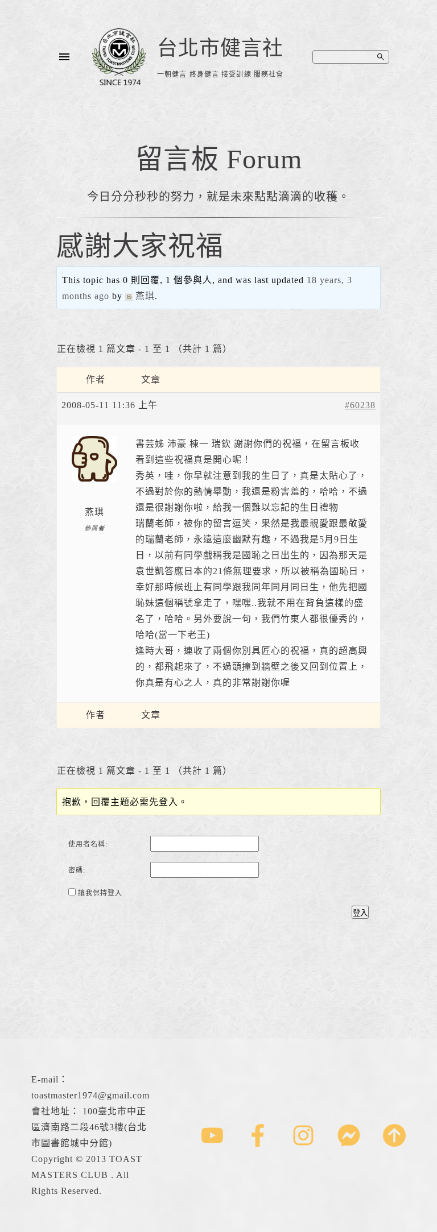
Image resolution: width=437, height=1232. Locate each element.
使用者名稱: (88, 844)
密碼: (76, 870)
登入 (360, 913)
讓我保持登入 (100, 893)
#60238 (360, 405)
